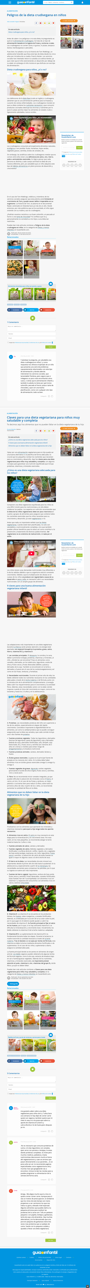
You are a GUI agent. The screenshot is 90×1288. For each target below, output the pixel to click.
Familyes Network (32, 1280)
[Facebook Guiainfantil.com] (64, 165)
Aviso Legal (58, 1257)
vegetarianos (36, 518)
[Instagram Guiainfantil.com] (72, 165)
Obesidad (10, 304)
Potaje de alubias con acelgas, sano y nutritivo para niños (14, 274)
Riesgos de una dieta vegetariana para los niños (31, 1006)
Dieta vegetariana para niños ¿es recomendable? (47, 255)
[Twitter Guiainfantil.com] (76, 165)
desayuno (33, 655)
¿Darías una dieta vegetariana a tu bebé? (31, 1026)
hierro (48, 779)
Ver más (50, 1240)
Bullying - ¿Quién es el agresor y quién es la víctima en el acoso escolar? (77, 43)
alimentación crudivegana (23, 41)
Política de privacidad (44, 1257)
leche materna (31, 680)
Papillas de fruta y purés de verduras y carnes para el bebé (26, 1037)
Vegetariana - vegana (47, 251)
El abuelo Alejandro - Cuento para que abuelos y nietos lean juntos (66, 30)
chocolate (24, 883)
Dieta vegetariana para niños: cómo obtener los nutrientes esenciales (47, 1024)
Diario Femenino (58, 1280)
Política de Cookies (46, 342)
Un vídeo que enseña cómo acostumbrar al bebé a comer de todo (30, 273)
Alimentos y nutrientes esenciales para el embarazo (31, 254)
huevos (18, 916)
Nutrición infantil (13, 1020)
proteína (26, 734)
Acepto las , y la (30, 342)
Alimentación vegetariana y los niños (14, 1006)
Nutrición (16, 304)
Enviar (50, 347)
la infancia (17, 647)
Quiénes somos (21, 1257)
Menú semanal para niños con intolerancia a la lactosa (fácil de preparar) (65, 43)
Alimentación (12, 11)
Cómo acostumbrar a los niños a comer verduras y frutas (14, 1025)
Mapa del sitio (51, 1260)
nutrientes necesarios (34, 105)
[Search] (71, 2)
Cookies (32, 1257)
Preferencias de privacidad (21, 342)
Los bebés (17, 954)
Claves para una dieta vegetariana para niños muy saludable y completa (14, 254)
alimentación (23, 452)
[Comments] (53, 23)
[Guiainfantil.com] (26, 3)
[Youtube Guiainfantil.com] (80, 165)
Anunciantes (38, 1260)
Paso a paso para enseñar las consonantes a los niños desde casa (77, 30)
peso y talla (22, 579)
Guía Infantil (45, 1280)
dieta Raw (26, 98)
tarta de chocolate (23, 217)
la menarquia (43, 866)
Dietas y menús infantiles (12, 247)
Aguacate (34, 768)
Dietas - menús (29, 249)
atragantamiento (15, 749)
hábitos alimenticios (20, 166)
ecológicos (11, 148)
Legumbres (11, 269)
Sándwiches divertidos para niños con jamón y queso (25, 286)
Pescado (23, 1055)
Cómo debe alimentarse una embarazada (47, 1006)
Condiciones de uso (34, 342)
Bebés (27, 267)
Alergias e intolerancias (14, 1055)
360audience (50, 1284)
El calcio (32, 835)
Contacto (68, 1257)
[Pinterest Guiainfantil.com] (68, 165)
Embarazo (23, 304)
